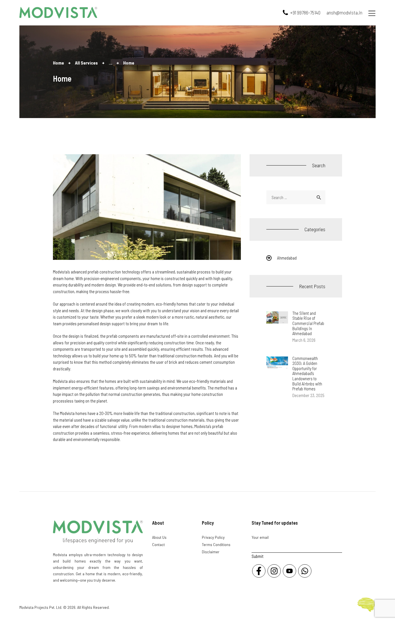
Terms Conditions (216, 544)
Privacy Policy (213, 537)
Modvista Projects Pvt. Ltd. (40, 607)
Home (58, 62)
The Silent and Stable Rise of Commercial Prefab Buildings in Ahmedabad (308, 323)
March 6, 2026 (303, 340)
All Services (86, 62)
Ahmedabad (287, 257)
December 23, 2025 (308, 395)
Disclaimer (210, 551)
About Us (159, 537)
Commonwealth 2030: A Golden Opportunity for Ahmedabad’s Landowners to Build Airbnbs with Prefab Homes (307, 373)
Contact (158, 544)
